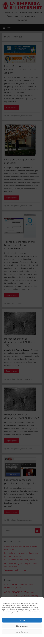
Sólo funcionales (22, 626)
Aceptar (22, 620)
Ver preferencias (22, 632)
